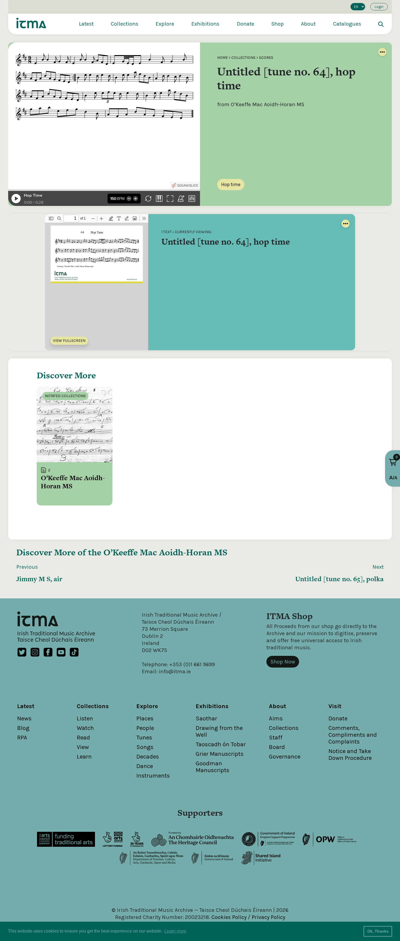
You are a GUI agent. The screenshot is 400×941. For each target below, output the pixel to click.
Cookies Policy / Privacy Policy (248, 917)
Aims (276, 718)
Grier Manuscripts (220, 753)
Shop (277, 24)
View (83, 747)
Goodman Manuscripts (212, 767)
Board (277, 747)
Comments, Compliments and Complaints (352, 734)
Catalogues (347, 24)
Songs (144, 747)
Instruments (153, 775)
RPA (22, 737)
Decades (147, 756)
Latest (86, 24)
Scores (266, 57)
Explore (165, 24)
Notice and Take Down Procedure (350, 755)
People (145, 728)
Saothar (206, 718)
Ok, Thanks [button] (378, 931)
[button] (393, 462)
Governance (284, 756)
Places (144, 718)
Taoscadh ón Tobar (221, 744)
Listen (85, 718)
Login (379, 7)
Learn (84, 756)
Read (83, 737)
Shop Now (282, 662)
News (24, 718)
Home (222, 57)
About (308, 24)
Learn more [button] (175, 931)
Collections (124, 24)
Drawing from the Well (219, 731)
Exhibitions (205, 24)
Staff (275, 737)
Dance (144, 766)
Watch (85, 728)
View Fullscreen (69, 340)
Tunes (144, 737)
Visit (334, 706)
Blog (23, 728)
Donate (245, 24)
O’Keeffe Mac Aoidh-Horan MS (165, 552)
